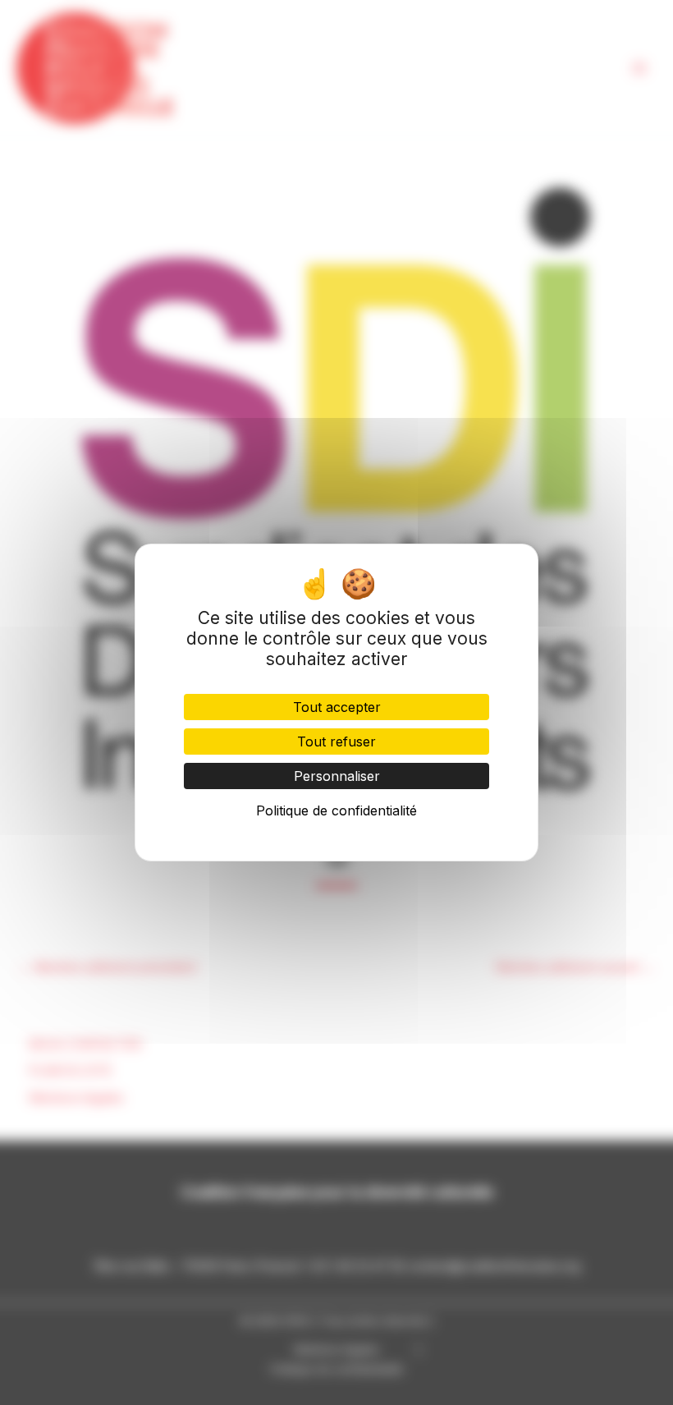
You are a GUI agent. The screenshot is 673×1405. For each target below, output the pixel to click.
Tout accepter (337, 707)
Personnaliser (337, 776)
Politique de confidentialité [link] (336, 810)
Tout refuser (336, 741)
